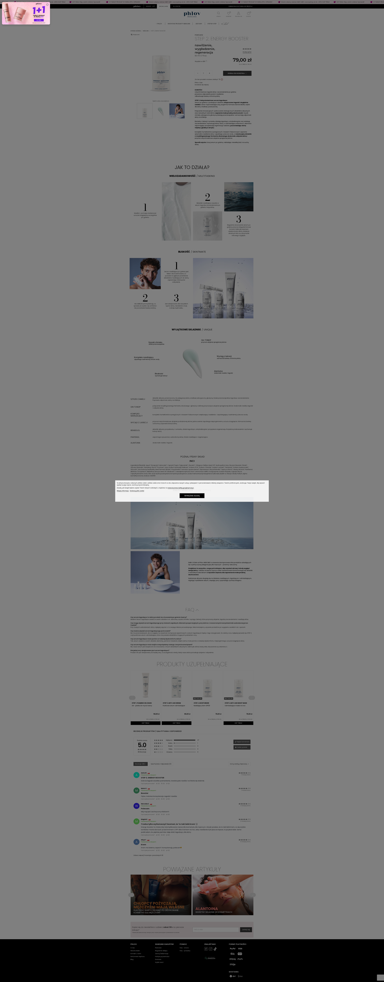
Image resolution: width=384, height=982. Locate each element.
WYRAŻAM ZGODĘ (192, 495)
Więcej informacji (123, 491)
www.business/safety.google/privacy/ (181, 488)
